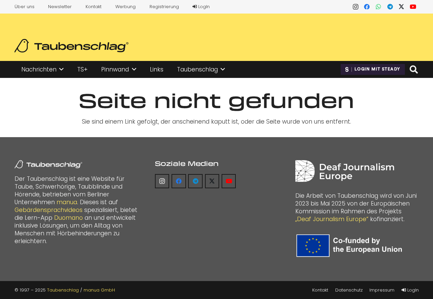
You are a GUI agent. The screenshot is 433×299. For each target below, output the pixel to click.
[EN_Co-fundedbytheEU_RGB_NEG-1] (350, 245)
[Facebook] (367, 7)
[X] (401, 7)
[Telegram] (390, 7)
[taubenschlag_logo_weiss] (48, 164)
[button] (61, 69)
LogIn (203, 6)
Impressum (381, 290)
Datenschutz (349, 290)
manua (66, 202)
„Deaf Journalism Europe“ (331, 219)
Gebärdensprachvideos (49, 210)
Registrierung (164, 6)
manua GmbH (99, 290)
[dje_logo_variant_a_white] (344, 171)
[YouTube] (413, 7)
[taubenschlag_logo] (72, 45)
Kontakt (93, 6)
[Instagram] (355, 7)
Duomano (68, 218)
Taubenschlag (63, 290)
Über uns (25, 6)
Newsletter (60, 6)
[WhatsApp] (378, 7)
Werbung (125, 6)
